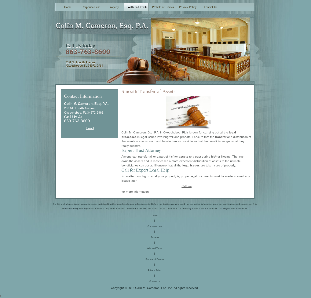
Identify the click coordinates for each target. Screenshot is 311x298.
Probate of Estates (155, 259)
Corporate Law (154, 226)
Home (155, 215)
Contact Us (154, 281)
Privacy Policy (154, 270)
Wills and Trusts (154, 248)
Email (90, 128)
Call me (187, 186)
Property (155, 237)
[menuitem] (66, 7)
